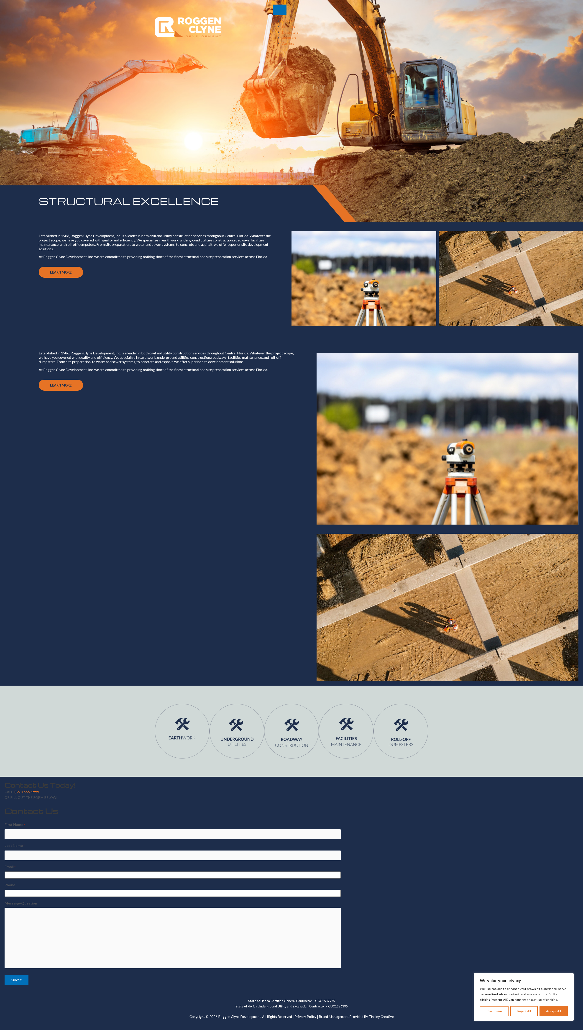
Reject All (524, 1011)
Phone (10, 885)
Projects (288, 27)
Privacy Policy (305, 1017)
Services (288, 21)
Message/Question (21, 903)
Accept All (553, 1011)
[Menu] (279, 10)
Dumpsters (290, 32)
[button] (61, 272)
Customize (494, 1011)
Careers (288, 43)
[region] (524, 997)
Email (10, 866)
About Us (289, 38)
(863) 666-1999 (26, 792)
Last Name (15, 845)
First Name (15, 824)
